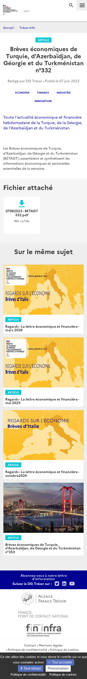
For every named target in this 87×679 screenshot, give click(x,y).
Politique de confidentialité (27, 649)
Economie (22, 92)
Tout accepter (61, 662)
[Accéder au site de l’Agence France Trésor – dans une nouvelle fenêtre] (43, 598)
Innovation (43, 101)
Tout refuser (32, 668)
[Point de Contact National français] (43, 613)
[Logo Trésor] (37, 11)
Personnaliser (58, 668)
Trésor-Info (27, 27)
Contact (30, 645)
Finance (43, 92)
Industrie (64, 92)
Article (43, 40)
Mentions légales (51, 645)
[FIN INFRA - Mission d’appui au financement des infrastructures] (43, 629)
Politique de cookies (64, 649)
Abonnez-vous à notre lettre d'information (43, 577)
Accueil (8, 27)
